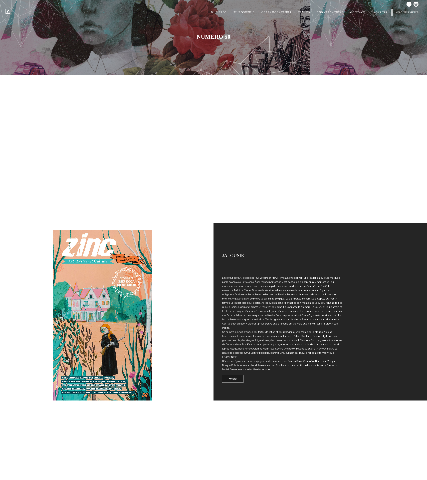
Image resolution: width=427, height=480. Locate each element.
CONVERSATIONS (330, 12)
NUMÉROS (219, 12)
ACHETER (380, 12)
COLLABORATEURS (276, 12)
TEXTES (304, 12)
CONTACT (357, 12)
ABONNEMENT (407, 12)
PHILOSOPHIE (244, 12)
